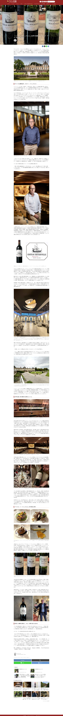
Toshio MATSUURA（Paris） (21, 40)
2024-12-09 (19, 653)
